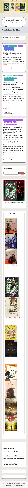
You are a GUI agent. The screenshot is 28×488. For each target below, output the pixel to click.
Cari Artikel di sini (8, 168)
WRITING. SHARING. (8, 50)
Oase (21, 75)
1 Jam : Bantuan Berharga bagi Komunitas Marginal (13, 83)
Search (22, 173)
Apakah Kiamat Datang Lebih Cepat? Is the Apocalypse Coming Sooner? (14, 463)
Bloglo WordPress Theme (16, 485)
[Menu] (6, 26)
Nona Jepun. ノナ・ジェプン (10, 455)
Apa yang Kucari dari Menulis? (11, 451)
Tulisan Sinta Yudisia (9, 48)
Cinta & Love (19, 120)
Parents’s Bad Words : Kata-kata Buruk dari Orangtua (14, 459)
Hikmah (5, 45)
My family (20, 45)
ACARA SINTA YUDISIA (9, 120)
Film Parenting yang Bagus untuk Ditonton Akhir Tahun (12, 54)
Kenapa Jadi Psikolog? (9, 448)
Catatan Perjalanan (8, 75)
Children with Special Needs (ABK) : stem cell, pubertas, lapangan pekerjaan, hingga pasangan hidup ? (12, 130)
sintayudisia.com (13, 20)
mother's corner (12, 45)
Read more (6, 108)
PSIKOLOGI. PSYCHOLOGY (10, 77)
